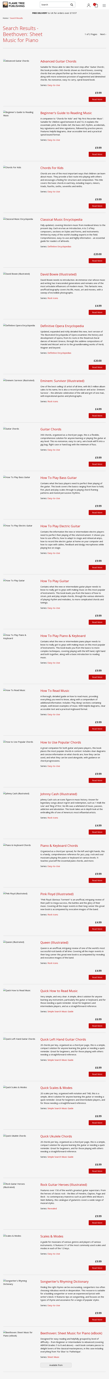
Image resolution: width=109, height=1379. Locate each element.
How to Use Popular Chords (60, 742)
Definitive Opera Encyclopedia (62, 326)
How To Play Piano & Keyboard (63, 636)
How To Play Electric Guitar (60, 526)
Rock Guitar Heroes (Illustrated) (63, 1184)
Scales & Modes (51, 1236)
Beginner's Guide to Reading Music (66, 113)
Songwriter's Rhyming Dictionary (64, 1281)
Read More (97, 99)
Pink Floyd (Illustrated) (57, 894)
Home (5, 18)
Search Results (16, 18)
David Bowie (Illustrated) (58, 274)
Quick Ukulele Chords (56, 1136)
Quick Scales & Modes (56, 1088)
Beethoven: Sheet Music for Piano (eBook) (71, 1333)
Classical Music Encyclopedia (61, 219)
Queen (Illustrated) (54, 942)
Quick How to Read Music (59, 991)
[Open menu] (104, 6)
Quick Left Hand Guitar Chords (63, 1039)
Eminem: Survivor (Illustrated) (62, 381)
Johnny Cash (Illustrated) (58, 794)
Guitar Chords (50, 429)
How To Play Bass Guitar (58, 477)
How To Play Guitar (54, 581)
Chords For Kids (51, 168)
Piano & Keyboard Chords (59, 845)
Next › (103, 34)
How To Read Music (54, 690)
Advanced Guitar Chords (58, 61)
